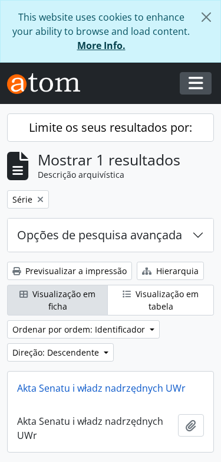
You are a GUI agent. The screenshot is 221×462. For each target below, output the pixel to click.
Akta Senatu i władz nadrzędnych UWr (101, 388)
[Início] (48, 84)
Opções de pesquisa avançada (99, 235)
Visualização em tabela (166, 300)
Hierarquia (176, 270)
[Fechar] (206, 17)
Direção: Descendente (56, 352)
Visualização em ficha (62, 300)
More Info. (101, 45)
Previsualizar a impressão (75, 270)
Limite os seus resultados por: (110, 127)
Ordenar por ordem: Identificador (79, 329)
